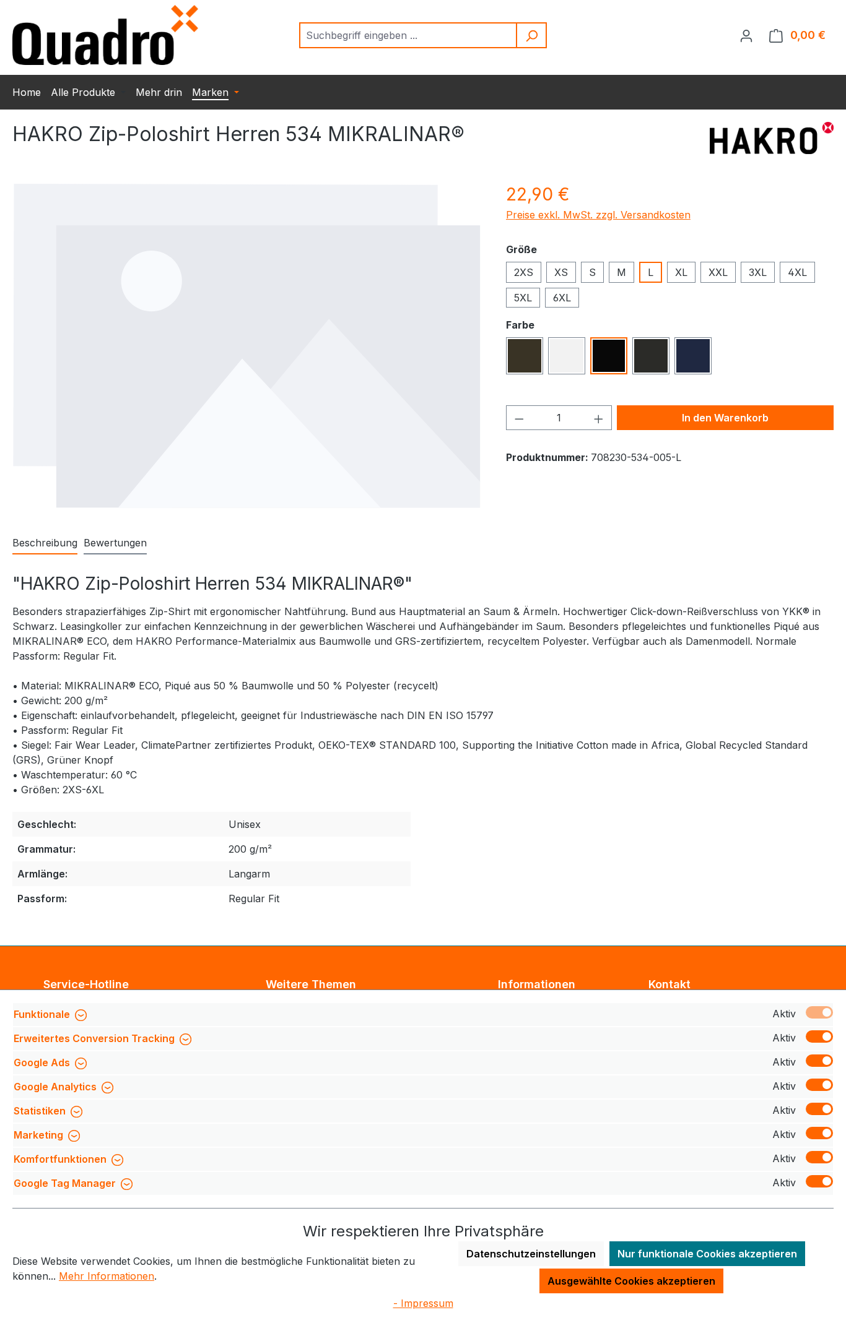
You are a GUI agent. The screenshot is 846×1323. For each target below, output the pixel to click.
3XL (758, 272)
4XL (797, 272)
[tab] (44, 543)
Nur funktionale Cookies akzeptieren (707, 1254)
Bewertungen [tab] (115, 543)
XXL (718, 272)
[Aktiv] (819, 1012)
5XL (523, 297)
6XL (562, 297)
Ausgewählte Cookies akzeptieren (631, 1281)
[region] (247, 345)
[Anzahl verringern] (519, 417)
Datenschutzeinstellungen (531, 1254)
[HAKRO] (772, 139)
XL (681, 272)
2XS (523, 272)
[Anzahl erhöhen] (599, 417)
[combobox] (408, 35)
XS (561, 272)
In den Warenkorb (725, 418)
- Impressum (423, 1303)
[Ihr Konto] (746, 35)
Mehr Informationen (106, 1276)
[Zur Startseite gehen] (105, 35)
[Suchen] (532, 35)
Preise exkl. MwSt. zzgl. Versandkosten (598, 215)
